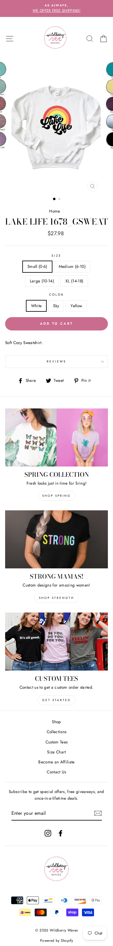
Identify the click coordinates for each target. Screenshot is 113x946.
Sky (56, 306)
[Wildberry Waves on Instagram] (48, 833)
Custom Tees (57, 742)
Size (56, 255)
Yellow (76, 306)
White (36, 306)
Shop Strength (56, 598)
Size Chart (56, 752)
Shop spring (56, 495)
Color (56, 294)
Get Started (56, 700)
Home (54, 211)
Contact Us (56, 772)
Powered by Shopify (56, 940)
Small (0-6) (37, 266)
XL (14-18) (74, 281)
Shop (56, 722)
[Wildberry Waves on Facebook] (60, 833)
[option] (56, 8)
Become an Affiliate (56, 762)
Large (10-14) (42, 281)
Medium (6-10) (72, 266)
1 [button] (54, 199)
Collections (57, 732)
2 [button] (59, 199)
